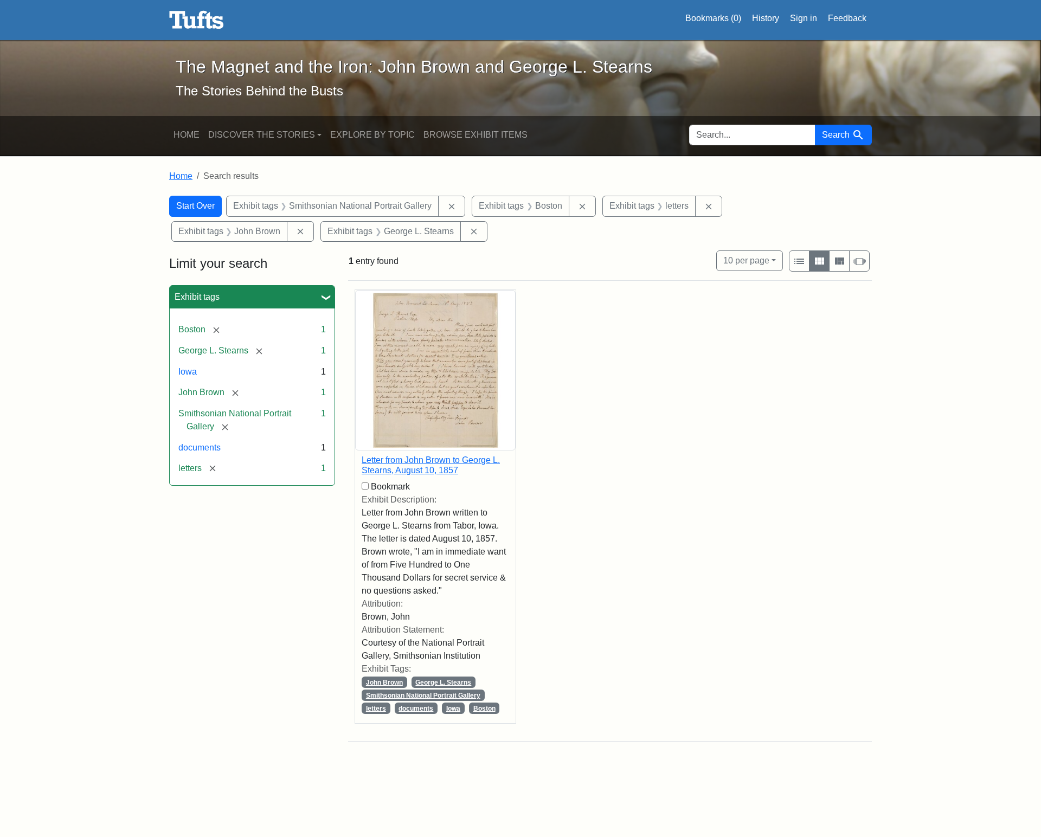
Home (187, 134)
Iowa (187, 371)
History (765, 18)
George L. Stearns (443, 682)
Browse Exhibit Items (475, 134)
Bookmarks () (713, 18)
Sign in (803, 18)
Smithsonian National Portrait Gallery (423, 695)
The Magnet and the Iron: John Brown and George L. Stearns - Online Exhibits (196, 20)
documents (199, 447)
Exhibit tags (197, 296)
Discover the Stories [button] (261, 134)
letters (376, 708)
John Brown (384, 682)
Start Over (195, 205)
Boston (484, 708)
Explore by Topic (372, 134)
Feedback (847, 18)
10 (746, 260)
